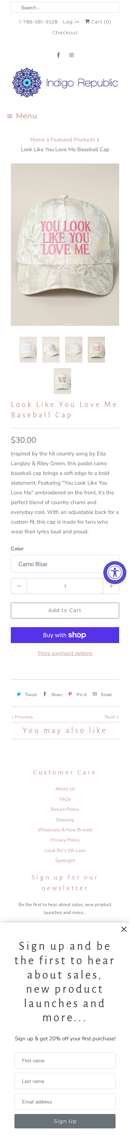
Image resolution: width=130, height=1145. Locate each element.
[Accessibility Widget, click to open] (114, 572)
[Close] (123, 929)
